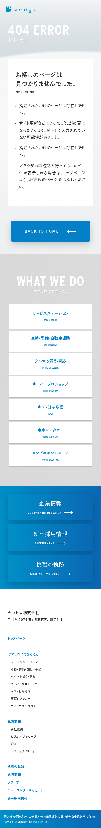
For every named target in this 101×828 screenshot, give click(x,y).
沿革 (14, 743)
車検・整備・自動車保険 (26, 669)
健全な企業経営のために (81, 816)
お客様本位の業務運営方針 (46, 816)
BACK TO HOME (42, 231)
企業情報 (14, 721)
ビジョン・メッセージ (23, 736)
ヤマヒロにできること (23, 654)
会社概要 (17, 729)
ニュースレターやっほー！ (25, 790)
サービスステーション (24, 662)
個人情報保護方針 (15, 816)
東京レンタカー (20, 698)
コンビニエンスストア (25, 706)
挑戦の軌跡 (16, 766)
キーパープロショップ (24, 684)
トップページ (74, 173)
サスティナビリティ (22, 751)
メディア (14, 782)
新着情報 (14, 774)
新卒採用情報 (17, 798)
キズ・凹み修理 (21, 691)
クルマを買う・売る (23, 676)
